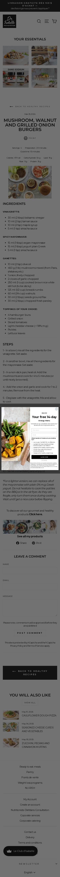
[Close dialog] (56, 409)
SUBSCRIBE (44, 457)
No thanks (44, 460)
